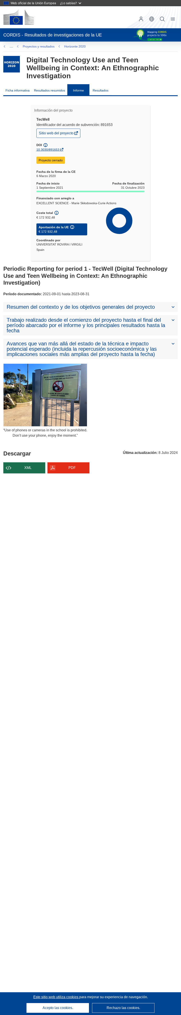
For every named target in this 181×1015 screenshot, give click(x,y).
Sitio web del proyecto (56, 134)
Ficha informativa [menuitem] (18, 90)
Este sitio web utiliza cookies (56, 997)
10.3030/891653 (47, 149)
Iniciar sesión (141, 19)
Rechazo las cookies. (123, 1008)
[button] (151, 19)
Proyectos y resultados (39, 46)
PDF (72, 468)
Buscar (162, 19)
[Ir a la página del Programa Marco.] (11, 64)
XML (28, 468)
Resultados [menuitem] (100, 90)
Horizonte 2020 (75, 46)
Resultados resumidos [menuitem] (49, 90)
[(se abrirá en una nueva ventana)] (18, 17)
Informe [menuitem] (78, 90)
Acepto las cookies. (58, 1008)
